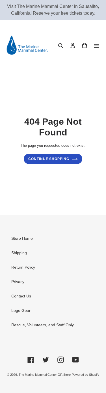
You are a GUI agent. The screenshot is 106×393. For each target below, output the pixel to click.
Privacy (17, 281)
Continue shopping (48, 159)
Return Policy (23, 267)
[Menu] (96, 45)
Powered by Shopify (85, 374)
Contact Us (21, 296)
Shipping (19, 253)
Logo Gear (21, 310)
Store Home (22, 238)
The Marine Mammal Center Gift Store (45, 374)
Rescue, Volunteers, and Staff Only (42, 325)
